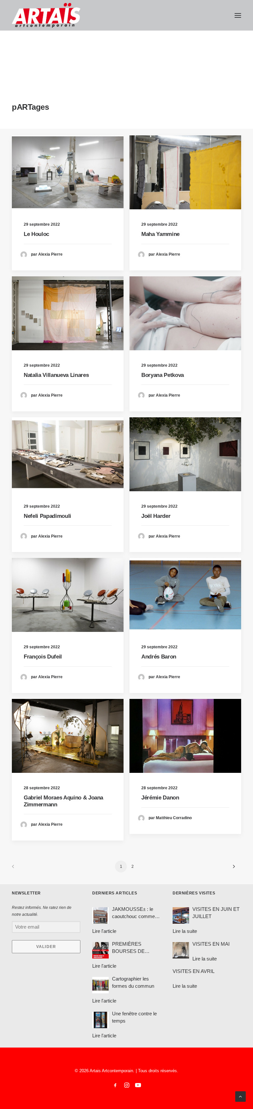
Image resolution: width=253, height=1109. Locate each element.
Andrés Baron (158, 657)
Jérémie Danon (160, 798)
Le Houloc (36, 234)
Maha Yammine (160, 234)
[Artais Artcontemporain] (46, 15)
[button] (238, 15)
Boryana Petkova (162, 375)
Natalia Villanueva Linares (56, 375)
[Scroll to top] (240, 1096)
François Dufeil (43, 657)
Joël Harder (155, 516)
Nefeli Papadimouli (47, 516)
